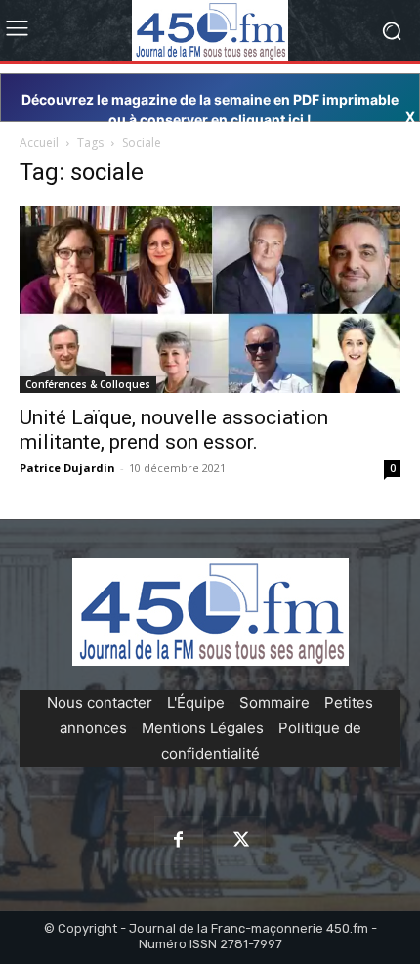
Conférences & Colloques (87, 384)
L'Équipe (196, 702)
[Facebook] (178, 840)
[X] (241, 840)
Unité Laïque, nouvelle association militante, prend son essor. (174, 430)
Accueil (39, 142)
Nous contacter (99, 702)
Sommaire (274, 702)
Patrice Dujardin (67, 467)
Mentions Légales (203, 728)
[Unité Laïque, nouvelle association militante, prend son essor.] (210, 299)
